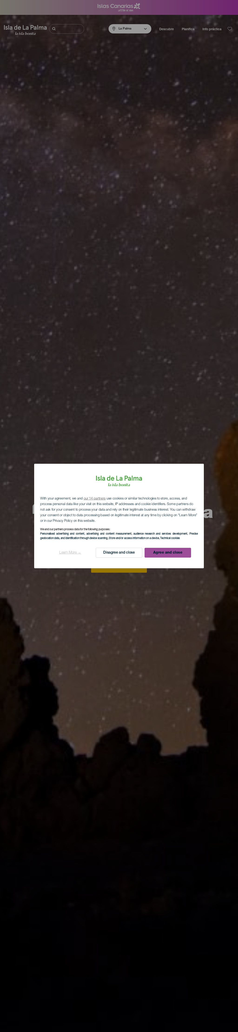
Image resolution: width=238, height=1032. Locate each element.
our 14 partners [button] (95, 498)
